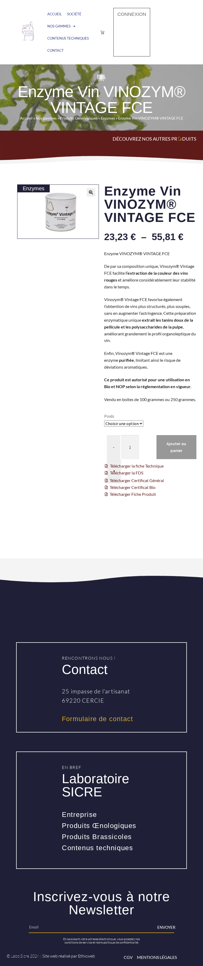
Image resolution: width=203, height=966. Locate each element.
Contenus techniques (97, 848)
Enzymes (108, 118)
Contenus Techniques (68, 38)
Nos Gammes (59, 26)
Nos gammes (46, 118)
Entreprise (79, 815)
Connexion (131, 14)
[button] (91, 192)
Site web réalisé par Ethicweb (68, 956)
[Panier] (102, 32)
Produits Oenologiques (79, 118)
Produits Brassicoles (97, 837)
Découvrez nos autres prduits (154, 139)
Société (74, 14)
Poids (109, 416)
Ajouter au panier (176, 447)
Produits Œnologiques (99, 826)
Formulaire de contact (97, 718)
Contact (55, 50)
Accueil (54, 14)
